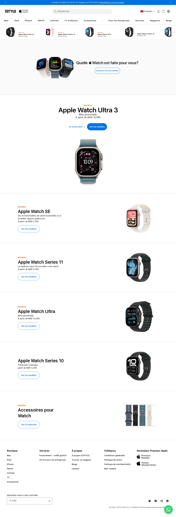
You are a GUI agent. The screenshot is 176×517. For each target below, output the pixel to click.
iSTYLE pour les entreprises (52, 460)
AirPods (10, 473)
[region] (88, 67)
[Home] (10, 11)
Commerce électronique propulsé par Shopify (150, 507)
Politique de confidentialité (117, 464)
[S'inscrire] (49, 501)
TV (8, 477)
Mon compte (110, 469)
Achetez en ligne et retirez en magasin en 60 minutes (88, 2)
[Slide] (88, 67)
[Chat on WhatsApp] (168, 509)
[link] (97, 126)
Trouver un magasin (81, 460)
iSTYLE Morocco (123, 507)
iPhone (10, 464)
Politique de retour (113, 460)
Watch (10, 469)
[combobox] (82, 11)
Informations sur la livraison (112, 2)
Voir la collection (29, 424)
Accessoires (13, 482)
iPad (9, 460)
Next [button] (170, 2)
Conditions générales (114, 455)
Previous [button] (5, 2)
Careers (75, 469)
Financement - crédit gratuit (53, 455)
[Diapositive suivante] (173, 32)
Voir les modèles (29, 229)
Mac (9, 455)
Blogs (74, 464)
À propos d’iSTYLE (81, 455)
